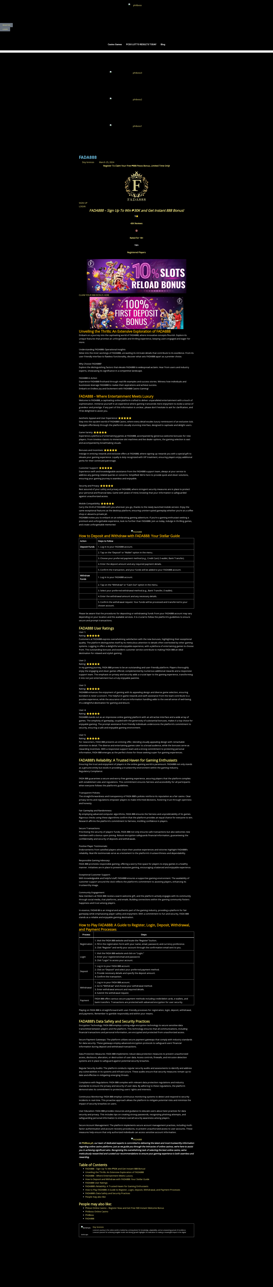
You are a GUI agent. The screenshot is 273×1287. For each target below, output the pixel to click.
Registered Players (136, 252)
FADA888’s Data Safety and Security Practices (107, 1193)
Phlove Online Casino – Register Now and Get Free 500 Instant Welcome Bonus (124, 1208)
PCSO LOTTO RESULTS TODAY (141, 44)
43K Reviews (136, 223)
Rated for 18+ (136, 237)
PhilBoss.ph (87, 1143)
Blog (163, 44)
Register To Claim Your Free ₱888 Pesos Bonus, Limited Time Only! (136, 165)
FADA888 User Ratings (96, 1182)
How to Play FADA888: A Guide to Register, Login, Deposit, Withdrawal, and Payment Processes (132, 1189)
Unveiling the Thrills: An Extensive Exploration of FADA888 (114, 1172)
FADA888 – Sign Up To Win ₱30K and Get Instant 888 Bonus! (115, 1168)
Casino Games (115, 44)
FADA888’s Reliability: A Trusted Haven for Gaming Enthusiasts (116, 1186)
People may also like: (95, 1196)
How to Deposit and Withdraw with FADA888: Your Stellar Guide (117, 1179)
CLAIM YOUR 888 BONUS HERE (94, 295)
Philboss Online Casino (96, 1211)
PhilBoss (89, 1215)
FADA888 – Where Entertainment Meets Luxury (109, 1175)
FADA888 (89, 1218)
